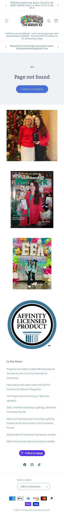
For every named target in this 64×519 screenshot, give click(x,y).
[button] (6, 20)
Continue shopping (32, 89)
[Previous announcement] (6, 5)
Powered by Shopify (41, 510)
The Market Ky (27, 510)
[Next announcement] (58, 5)
